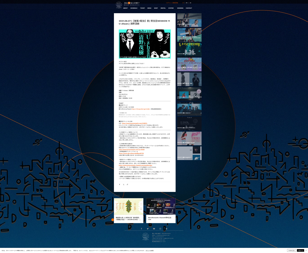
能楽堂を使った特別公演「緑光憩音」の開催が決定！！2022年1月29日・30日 (128, 219)
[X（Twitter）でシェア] (123, 184)
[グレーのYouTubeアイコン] (154, 229)
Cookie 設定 (292, 250)
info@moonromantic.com (163, 235)
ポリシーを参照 (150, 250)
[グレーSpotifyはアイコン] (166, 229)
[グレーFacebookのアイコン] (141, 229)
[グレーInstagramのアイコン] (160, 229)
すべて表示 (173, 195)
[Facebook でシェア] (119, 184)
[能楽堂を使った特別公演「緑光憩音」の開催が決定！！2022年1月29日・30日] (128, 206)
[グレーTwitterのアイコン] (148, 229)
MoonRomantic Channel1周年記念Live (159, 218)
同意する (300, 250)
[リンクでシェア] (127, 184)
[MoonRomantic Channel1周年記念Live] (161, 206)
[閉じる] (306, 250)
